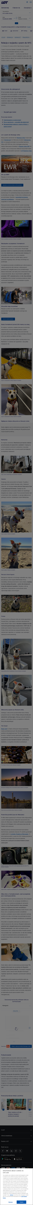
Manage (11, 1202)
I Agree (21, 1202)
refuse (11, 1195)
